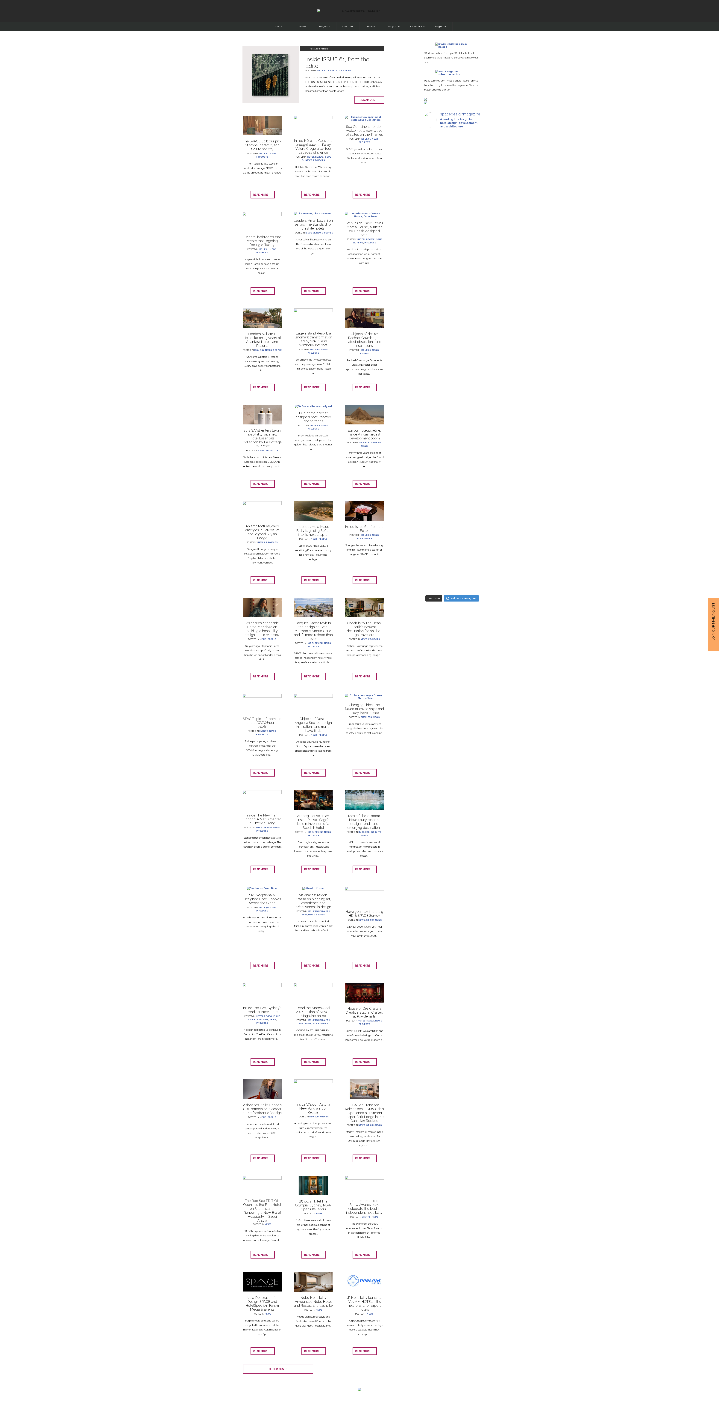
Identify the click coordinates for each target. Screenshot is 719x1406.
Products (348, 26)
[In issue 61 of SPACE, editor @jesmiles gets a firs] (433, 192)
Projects (324, 26)
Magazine (394, 26)
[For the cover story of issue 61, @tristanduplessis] (452, 341)
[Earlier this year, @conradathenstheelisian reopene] (433, 498)
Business (366, 717)
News (278, 26)
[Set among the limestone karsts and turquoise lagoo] (471, 494)
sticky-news (343, 71)
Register (440, 26)
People (301, 26)
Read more (368, 99)
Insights (364, 442)
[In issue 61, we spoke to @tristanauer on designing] (433, 329)
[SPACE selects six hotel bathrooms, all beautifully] (471, 181)
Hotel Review (315, 157)
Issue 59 (264, 907)
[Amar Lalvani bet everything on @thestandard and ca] (452, 206)
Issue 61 (322, 71)
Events (371, 26)
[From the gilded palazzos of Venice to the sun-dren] (471, 341)
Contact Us (417, 26)
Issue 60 (366, 350)
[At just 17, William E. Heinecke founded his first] (452, 458)
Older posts (278, 1369)
